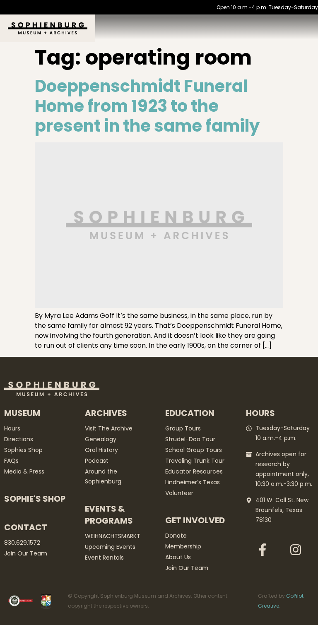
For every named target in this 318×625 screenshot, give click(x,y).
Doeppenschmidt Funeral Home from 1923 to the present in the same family (147, 106)
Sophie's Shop (34, 499)
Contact (25, 527)
